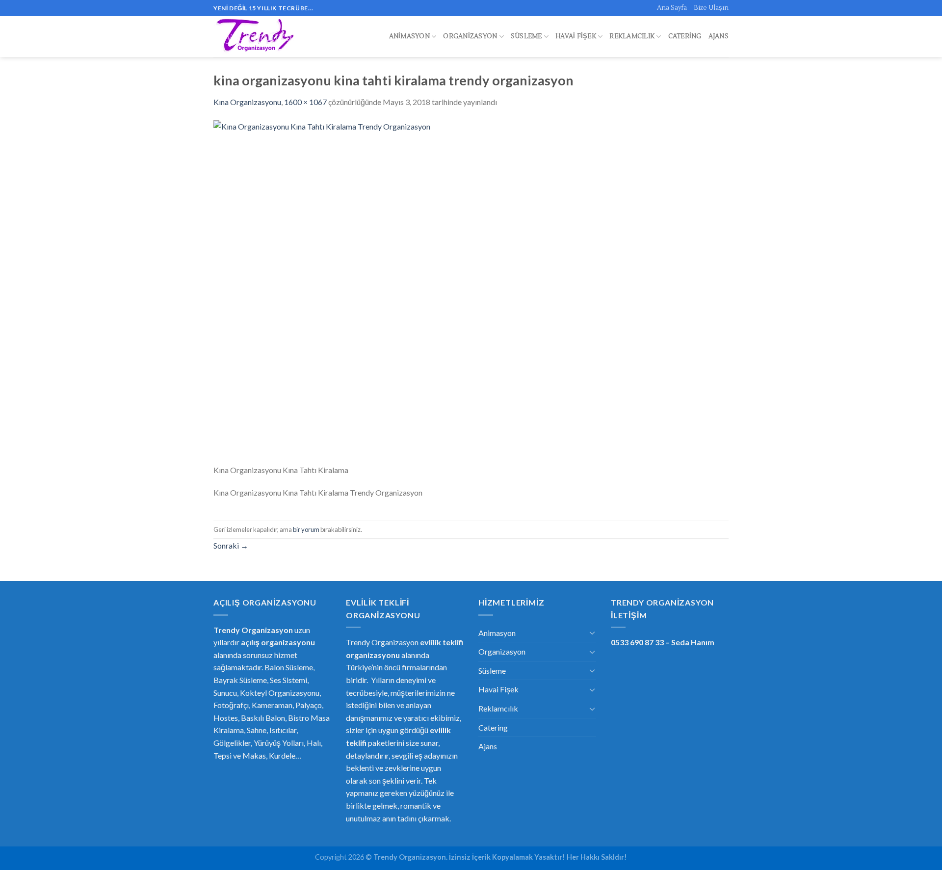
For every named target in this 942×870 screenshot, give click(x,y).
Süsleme (526, 36)
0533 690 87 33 (637, 642)
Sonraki (230, 545)
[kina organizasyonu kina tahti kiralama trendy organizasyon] (471, 290)
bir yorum (306, 529)
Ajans (718, 36)
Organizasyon (470, 36)
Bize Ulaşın (711, 8)
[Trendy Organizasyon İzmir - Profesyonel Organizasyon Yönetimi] (256, 36)
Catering (685, 36)
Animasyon (409, 36)
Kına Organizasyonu (247, 101)
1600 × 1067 (305, 101)
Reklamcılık (631, 36)
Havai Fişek (575, 36)
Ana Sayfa (672, 8)
